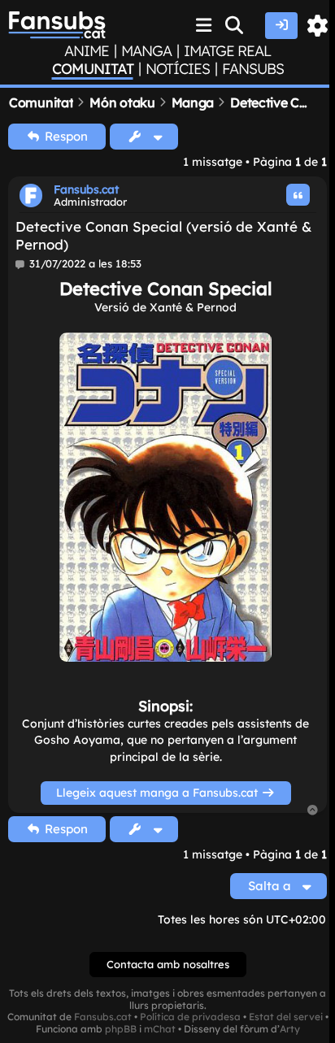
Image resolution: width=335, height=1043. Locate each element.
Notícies (178, 69)
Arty (290, 1029)
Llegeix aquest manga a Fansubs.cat (158, 792)
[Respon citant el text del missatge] (298, 195)
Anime (86, 51)
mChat (160, 1029)
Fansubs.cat (86, 189)
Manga (146, 51)
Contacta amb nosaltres (168, 964)
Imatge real (227, 51)
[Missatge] (20, 264)
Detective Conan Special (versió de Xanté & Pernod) (163, 235)
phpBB (121, 1029)
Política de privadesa (190, 1017)
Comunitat (92, 69)
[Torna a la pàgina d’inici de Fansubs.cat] (57, 25)
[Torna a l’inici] (313, 811)
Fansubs (253, 69)
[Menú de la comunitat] (204, 25)
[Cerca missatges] (235, 25)
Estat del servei (286, 1017)
